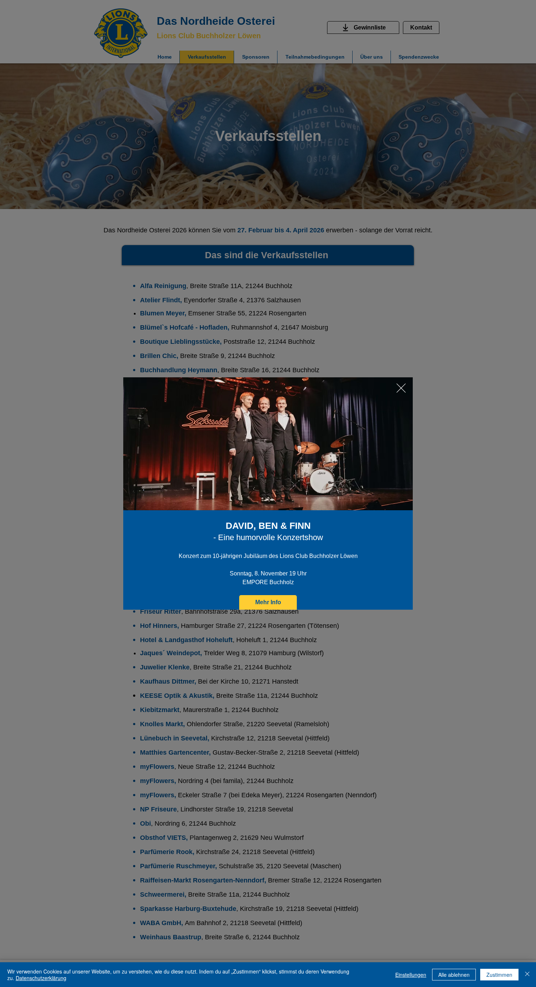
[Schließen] (527, 974)
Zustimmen (499, 974)
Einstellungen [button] (410, 974)
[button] (401, 388)
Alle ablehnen (454, 974)
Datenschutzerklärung (41, 978)
